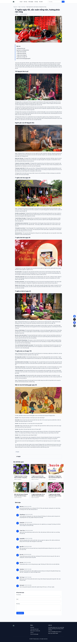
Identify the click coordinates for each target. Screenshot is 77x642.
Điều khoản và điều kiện (35, 630)
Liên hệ (31, 632)
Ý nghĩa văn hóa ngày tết (21, 51)
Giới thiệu (32, 627)
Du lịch (21, 1)
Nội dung (18, 603)
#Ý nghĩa (17, 451)
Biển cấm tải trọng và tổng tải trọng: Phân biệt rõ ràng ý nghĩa (21, 496)
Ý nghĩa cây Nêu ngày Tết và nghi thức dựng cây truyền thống (38, 496)
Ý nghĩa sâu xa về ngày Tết (21, 56)
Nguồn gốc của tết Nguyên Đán (22, 50)
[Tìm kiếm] (63, 2)
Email (17, 599)
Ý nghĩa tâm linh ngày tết (21, 53)
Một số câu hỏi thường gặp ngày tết (23, 58)
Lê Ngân (18, 456)
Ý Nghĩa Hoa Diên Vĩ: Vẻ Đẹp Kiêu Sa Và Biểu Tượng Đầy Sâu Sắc (20, 478)
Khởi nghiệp (30, 1)
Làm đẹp (36, 1)
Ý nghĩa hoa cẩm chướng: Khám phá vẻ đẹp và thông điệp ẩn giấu (55, 496)
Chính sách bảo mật (34, 629)
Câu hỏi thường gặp (34, 634)
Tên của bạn (18, 594)
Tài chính (41, 1)
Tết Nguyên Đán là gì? (20, 48)
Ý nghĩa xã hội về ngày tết (21, 55)
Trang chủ (15, 6)
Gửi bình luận (20, 613)
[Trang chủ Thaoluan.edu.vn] (14, 2)
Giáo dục (25, 1)
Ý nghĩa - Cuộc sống (21, 6)
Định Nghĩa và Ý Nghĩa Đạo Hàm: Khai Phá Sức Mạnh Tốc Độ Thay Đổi (55, 478)
